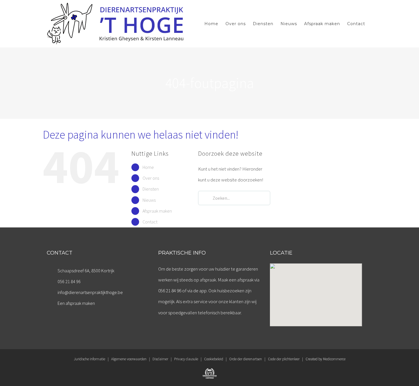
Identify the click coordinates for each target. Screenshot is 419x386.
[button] (315, 291)
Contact (150, 222)
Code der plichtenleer (284, 359)
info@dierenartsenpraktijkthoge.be (90, 292)
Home (148, 167)
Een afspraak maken (76, 303)
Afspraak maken (157, 211)
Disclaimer (160, 359)
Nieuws (149, 200)
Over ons (151, 178)
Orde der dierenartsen (245, 359)
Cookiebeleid (213, 359)
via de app (197, 290)
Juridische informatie (89, 359)
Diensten (151, 189)
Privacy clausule (186, 359)
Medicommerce (334, 359)
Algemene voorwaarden (129, 359)
